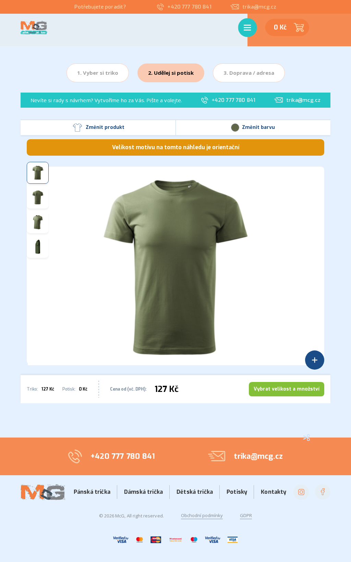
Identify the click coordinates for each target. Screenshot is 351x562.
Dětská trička (195, 491)
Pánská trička (92, 491)
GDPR (246, 515)
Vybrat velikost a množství (286, 389)
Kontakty (273, 491)
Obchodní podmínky (202, 515)
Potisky (237, 491)
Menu (242, 20)
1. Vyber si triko (97, 72)
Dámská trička (143, 491)
